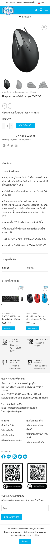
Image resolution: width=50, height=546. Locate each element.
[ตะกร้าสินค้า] (41, 10)
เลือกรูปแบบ (32, 328)
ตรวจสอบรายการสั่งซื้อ (26, 3)
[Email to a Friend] (16, 145)
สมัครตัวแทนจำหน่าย (11, 440)
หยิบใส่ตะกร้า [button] (8, 328)
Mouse (33, 92)
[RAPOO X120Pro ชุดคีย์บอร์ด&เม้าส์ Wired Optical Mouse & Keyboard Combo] (13, 298)
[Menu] (46, 9)
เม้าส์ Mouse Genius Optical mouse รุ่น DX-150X (36, 318)
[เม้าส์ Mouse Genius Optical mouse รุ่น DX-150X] (37, 298)
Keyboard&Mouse (20, 92)
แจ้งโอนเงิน (10, 3)
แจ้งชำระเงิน (7, 435)
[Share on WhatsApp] (4, 145)
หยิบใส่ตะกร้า (26, 125)
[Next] (43, 50)
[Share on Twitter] (12, 145)
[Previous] (6, 50)
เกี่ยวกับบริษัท (7, 425)
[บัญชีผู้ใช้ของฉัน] (36, 10)
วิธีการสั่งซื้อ (7, 430)
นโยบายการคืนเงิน (35, 442)
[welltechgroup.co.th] (10, 10)
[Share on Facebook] (8, 145)
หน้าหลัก (5, 92)
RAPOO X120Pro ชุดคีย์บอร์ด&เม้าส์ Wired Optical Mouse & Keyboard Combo (11, 318)
